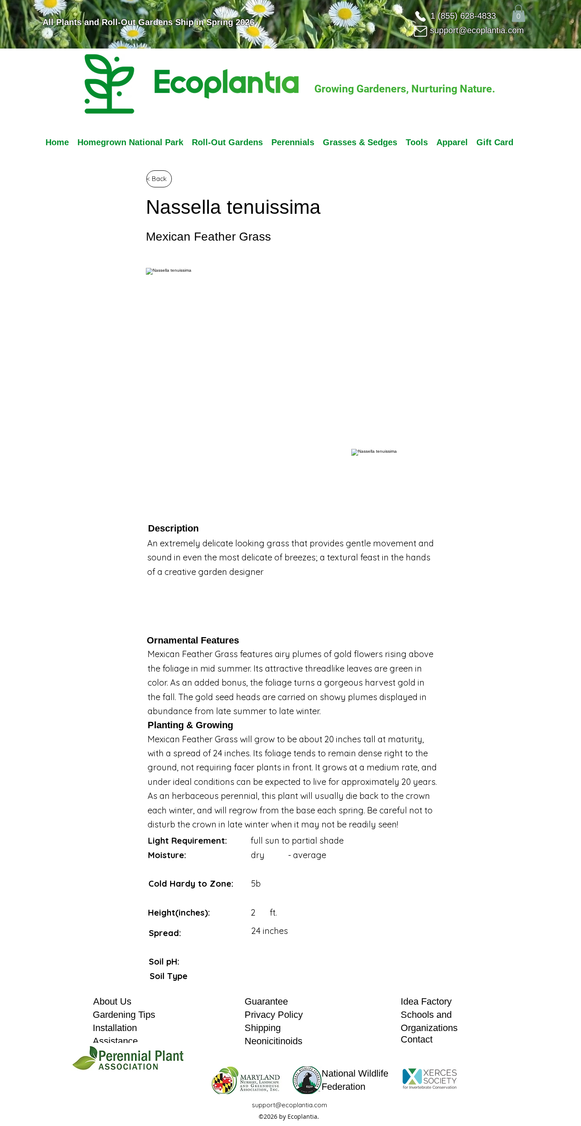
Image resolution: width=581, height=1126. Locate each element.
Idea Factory (426, 1001)
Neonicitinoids (273, 1041)
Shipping (263, 1028)
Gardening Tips (124, 1014)
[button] (518, 13)
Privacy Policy (274, 1014)
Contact (417, 1039)
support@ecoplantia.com (477, 30)
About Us (112, 1001)
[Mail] (420, 31)
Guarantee (266, 1001)
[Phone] (420, 16)
